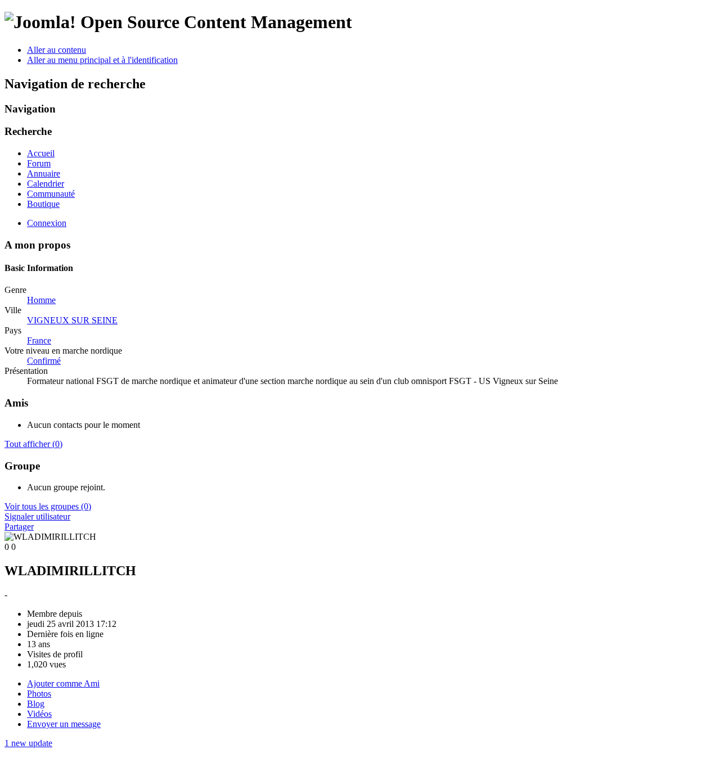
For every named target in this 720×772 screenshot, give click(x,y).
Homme (41, 300)
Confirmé (44, 360)
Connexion (46, 223)
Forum (39, 163)
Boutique (43, 204)
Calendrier (45, 183)
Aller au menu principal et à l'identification (102, 60)
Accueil (41, 153)
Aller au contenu (56, 50)
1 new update (28, 743)
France (39, 340)
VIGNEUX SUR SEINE (72, 320)
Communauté (51, 193)
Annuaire (43, 173)
